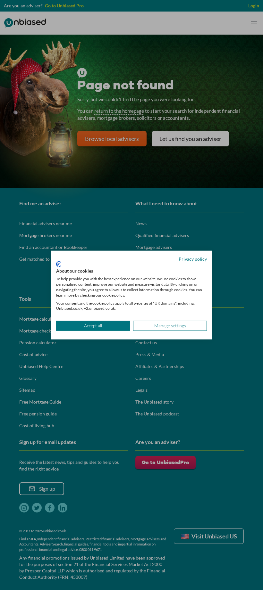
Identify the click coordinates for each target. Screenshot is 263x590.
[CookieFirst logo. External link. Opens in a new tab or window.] (58, 264)
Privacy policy (193, 259)
